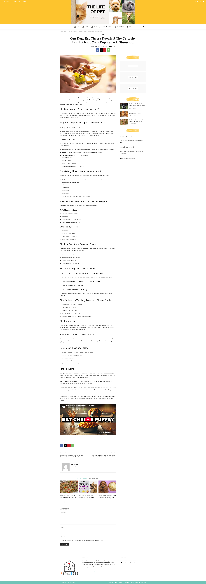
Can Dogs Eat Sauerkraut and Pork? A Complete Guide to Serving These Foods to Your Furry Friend (107, 497)
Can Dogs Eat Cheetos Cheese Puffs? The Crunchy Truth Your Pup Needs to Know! (71, 456)
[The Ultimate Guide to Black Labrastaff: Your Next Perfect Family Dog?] (124, 106)
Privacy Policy (142, 582)
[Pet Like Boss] (103, 12)
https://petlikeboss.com (76, 466)
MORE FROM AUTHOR (93, 478)
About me (14, 1)
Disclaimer (126, 582)
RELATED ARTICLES (82, 478)
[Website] (200, 1)
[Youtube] (203, 1)
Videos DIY (119, 26)
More (130, 26)
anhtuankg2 (95, 46)
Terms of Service (134, 582)
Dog (86, 26)
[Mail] (198, 1)
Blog (19, 1)
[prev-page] (61, 502)
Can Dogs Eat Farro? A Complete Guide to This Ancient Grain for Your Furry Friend (68, 497)
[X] (101, 50)
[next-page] (64, 502)
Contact (24, 1)
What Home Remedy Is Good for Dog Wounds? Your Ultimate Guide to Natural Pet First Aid (103, 456)
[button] (144, 27)
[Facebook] (195, 1)
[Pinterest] (104, 50)
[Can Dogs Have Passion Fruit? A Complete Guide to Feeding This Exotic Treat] (88, 487)
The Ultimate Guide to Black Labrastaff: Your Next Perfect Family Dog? (137, 105)
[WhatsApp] (108, 50)
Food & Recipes (106, 26)
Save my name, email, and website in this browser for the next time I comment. (82, 540)
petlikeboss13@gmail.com (93, 571)
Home (78, 26)
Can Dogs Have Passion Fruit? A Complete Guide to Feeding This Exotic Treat (86, 497)
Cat (95, 26)
